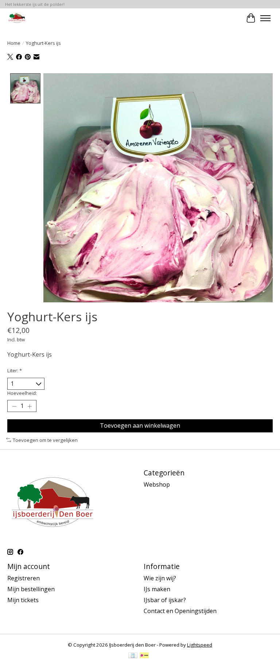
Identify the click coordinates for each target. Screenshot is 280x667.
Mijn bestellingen (31, 589)
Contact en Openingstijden (180, 611)
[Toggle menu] (265, 18)
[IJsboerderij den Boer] (16, 18)
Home (13, 43)
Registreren (23, 578)
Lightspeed (199, 645)
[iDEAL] (144, 656)
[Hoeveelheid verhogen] (29, 406)
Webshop (157, 484)
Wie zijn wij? (160, 578)
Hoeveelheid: (22, 393)
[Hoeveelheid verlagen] (14, 406)
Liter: (14, 370)
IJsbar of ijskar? (165, 600)
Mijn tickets (23, 600)
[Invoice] (132, 656)
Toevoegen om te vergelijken (45, 440)
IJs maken (157, 589)
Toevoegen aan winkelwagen (140, 425)
